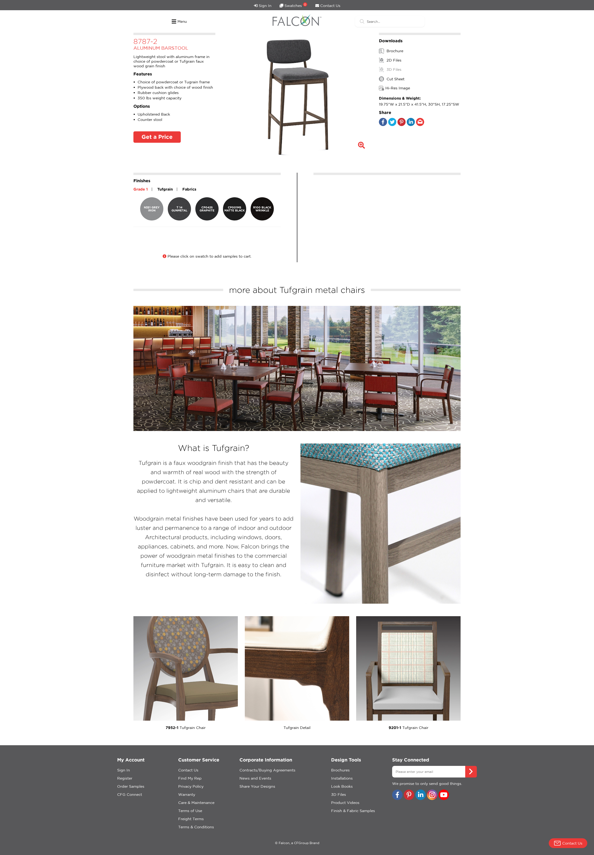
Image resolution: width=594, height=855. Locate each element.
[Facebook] (383, 125)
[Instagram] (432, 795)
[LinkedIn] (411, 125)
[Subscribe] (471, 771)
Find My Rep (190, 778)
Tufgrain (165, 189)
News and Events (255, 778)
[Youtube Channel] (444, 795)
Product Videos (345, 802)
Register (124, 778)
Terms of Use (190, 811)
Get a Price (157, 137)
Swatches (294, 5)
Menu (182, 21)
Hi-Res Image (397, 88)
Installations (342, 778)
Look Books (342, 786)
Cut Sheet (394, 79)
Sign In (264, 5)
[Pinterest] (401, 125)
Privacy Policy (190, 786)
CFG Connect (129, 794)
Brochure (394, 51)
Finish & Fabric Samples (353, 811)
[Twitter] (392, 125)
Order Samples (130, 786)
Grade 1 (140, 189)
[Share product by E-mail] (420, 125)
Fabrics (189, 189)
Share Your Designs (257, 786)
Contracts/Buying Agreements (267, 770)
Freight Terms (191, 819)
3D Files (393, 70)
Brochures (340, 770)
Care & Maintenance (196, 802)
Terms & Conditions (196, 827)
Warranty (186, 794)
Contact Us (329, 5)
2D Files (393, 60)
